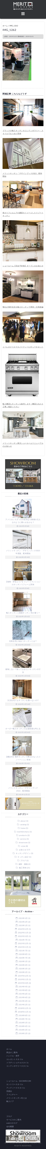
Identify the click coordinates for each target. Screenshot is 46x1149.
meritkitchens (23, 832)
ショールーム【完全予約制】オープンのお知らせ (23, 266)
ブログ (23, 860)
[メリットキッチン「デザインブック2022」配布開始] (23, 139)
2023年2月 (23, 922)
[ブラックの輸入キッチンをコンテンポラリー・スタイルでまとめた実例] (23, 100)
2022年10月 (23, 936)
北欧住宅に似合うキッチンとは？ (23, 641)
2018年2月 (23, 1033)
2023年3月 (23, 918)
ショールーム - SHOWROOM (18, 1081)
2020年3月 (23, 968)
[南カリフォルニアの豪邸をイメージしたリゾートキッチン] (23, 182)
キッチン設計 (23, 857)
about (23, 821)
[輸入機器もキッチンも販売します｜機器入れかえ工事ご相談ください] (22, 353)
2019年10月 (23, 983)
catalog (23, 824)
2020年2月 (23, 972)
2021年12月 (23, 943)
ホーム (5, 26)
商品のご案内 (12, 1052)
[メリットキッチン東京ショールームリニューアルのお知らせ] (23, 413)
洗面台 (9, 1091)
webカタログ (12, 1123)
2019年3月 (23, 1001)
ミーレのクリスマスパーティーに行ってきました (23, 347)
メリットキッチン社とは (16, 1098)
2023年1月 (23, 925)
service (23, 839)
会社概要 (10, 1126)
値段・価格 (23, 864)
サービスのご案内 (13, 1120)
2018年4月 (23, 1026)
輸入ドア (10, 1101)
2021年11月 (23, 947)
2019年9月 (23, 986)
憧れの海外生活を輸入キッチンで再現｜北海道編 (23, 307)
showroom (23, 842)
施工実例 (22, 868)
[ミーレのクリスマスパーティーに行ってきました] (23, 313)
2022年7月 (23, 940)
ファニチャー (12, 1094)
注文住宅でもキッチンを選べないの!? (23, 700)
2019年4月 (23, 997)
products (23, 835)
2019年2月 (23, 1004)
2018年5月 (23, 1022)
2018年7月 (23, 1019)
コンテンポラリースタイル (17, 1066)
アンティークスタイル (15, 1088)
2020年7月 (23, 958)
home (23, 828)
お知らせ (22, 850)
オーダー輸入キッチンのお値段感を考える (23, 728)
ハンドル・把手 (12, 1056)
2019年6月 (23, 994)
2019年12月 (23, 976)
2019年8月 (23, 990)
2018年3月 (23, 1030)
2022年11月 (23, 932)
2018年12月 (23, 1008)
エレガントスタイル (14, 1059)
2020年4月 (23, 965)
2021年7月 (23, 950)
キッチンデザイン (23, 853)
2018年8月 (23, 1015)
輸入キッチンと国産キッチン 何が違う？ (23, 613)
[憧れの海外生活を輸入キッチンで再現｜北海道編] (23, 272)
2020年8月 (23, 954)
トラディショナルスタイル (17, 1062)
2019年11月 (23, 979)
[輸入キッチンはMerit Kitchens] (23, 3)
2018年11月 (23, 1012)
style (23, 846)
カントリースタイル (14, 1084)
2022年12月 (23, 929)
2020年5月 (23, 961)
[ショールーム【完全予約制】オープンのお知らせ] (23, 221)
